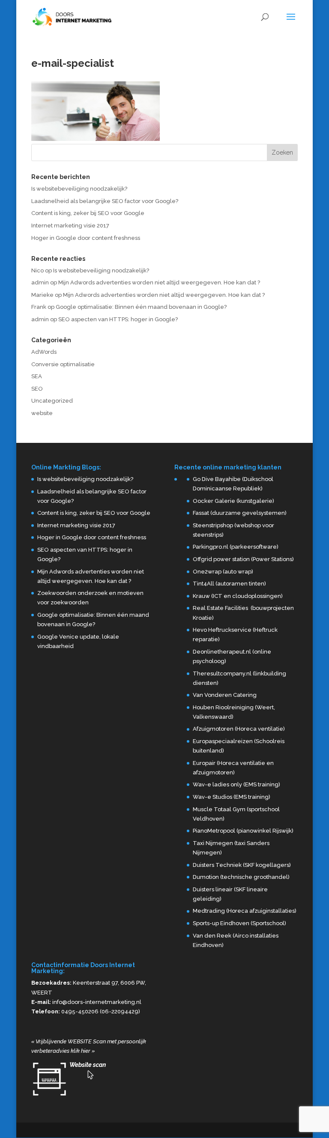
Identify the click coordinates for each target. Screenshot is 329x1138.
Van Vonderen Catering (225, 695)
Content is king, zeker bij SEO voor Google (87, 213)
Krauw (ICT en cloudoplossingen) (238, 596)
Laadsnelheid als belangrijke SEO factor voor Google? (104, 201)
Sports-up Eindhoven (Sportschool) (239, 923)
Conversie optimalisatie (63, 364)
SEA (36, 376)
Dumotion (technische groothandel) (241, 877)
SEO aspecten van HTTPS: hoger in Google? (118, 319)
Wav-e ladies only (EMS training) (236, 784)
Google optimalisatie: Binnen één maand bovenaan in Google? (141, 307)
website (42, 413)
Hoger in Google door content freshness (85, 238)
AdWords (44, 352)
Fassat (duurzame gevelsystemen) (240, 513)
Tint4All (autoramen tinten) (229, 583)
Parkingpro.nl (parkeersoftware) (235, 547)
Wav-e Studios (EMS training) (231, 797)
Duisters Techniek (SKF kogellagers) (242, 865)
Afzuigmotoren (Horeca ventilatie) (239, 729)
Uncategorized (52, 400)
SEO (37, 388)
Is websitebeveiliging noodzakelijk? (79, 188)
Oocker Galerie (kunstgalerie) (233, 501)
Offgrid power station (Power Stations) (243, 559)
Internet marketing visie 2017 (70, 225)
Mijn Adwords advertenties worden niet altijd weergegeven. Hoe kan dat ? (159, 282)
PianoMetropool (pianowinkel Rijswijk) (243, 830)
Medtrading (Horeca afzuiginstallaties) (244, 911)
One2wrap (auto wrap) (223, 571)
